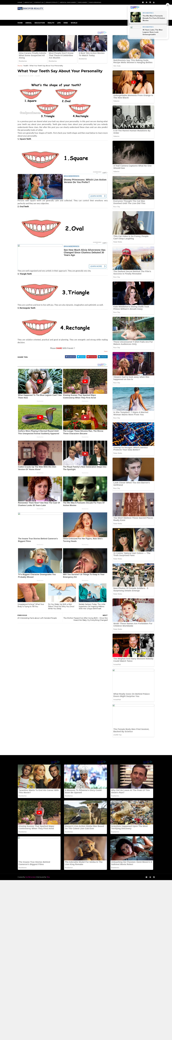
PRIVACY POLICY (52, 2)
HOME (20, 2)
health (26, 66)
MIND (66, 23)
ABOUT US (28, 2)
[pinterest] (146, 2)
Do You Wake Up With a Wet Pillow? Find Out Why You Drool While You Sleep (61, 606)
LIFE (59, 23)
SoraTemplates (30, 877)
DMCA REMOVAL (95, 2)
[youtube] (153, 2)
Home (20, 23)
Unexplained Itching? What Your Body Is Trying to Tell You (31, 605)
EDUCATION (40, 23)
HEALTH (51, 23)
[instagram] (150, 2)
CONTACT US (38, 2)
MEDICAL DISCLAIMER (68, 2)
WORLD (74, 23)
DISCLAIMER (82, 2)
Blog (48, 877)
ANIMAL (28, 23)
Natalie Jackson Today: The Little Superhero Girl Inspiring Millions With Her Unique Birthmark (92, 606)
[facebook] (143, 2)
